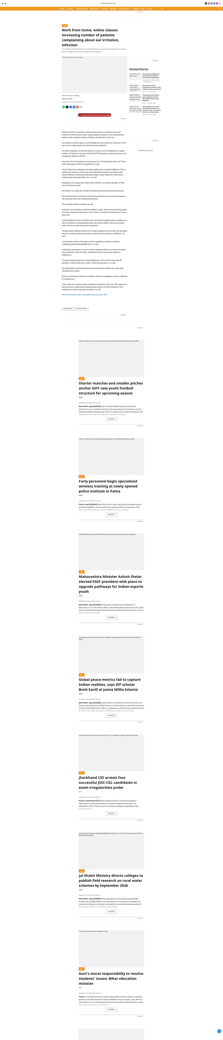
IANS (80, 398)
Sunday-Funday (82, 9)
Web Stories (94, 9)
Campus (69, 9)
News (62, 9)
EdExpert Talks (139, 9)
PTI (80, 792)
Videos (149, 9)
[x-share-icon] (67, 108)
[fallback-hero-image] (135, 76)
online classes (68, 309)
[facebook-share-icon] (70, 108)
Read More (111, 419)
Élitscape (113, 9)
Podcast (104, 9)
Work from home (81, 309)
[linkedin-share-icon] (74, 108)
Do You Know (124, 9)
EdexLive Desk (67, 99)
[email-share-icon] (77, 108)
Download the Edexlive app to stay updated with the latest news (84, 295)
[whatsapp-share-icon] (63, 108)
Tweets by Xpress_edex (145, 150)
